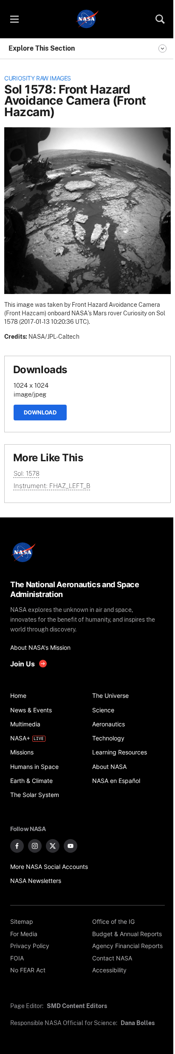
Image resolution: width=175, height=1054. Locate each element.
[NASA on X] (52, 846)
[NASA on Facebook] (17, 846)
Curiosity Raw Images (37, 78)
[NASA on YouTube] (70, 846)
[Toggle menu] (14, 19)
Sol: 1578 (27, 473)
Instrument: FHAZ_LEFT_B (52, 486)
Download (40, 412)
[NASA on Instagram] (35, 846)
